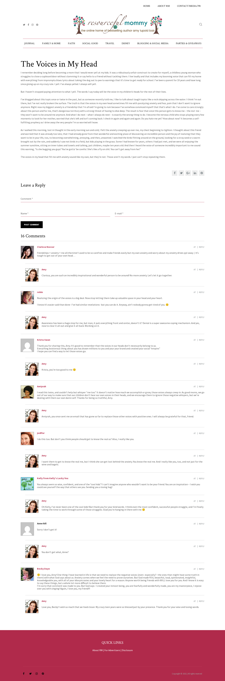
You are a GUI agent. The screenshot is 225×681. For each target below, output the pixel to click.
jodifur (41, 432)
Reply (201, 247)
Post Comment (31, 224)
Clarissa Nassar (45, 246)
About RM (164, 6)
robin (40, 292)
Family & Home (51, 43)
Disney (126, 43)
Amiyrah (41, 386)
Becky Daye (43, 568)
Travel (109, 43)
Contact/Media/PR (189, 6)
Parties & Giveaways (188, 43)
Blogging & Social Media (153, 43)
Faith (71, 43)
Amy (44, 269)
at (195, 247)
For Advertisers (112, 650)
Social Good (90, 43)
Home (146, 6)
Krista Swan (43, 339)
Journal (29, 43)
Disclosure (127, 650)
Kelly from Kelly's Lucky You (52, 478)
